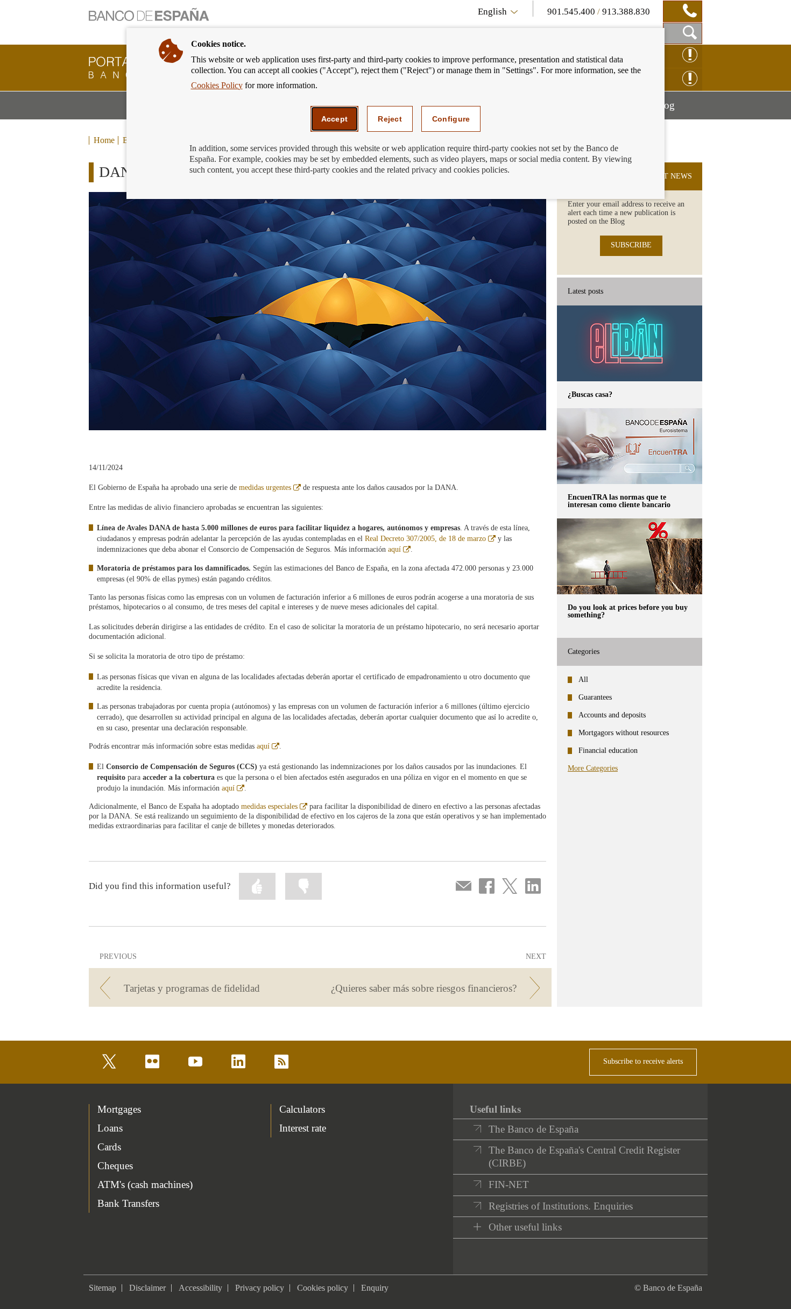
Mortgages (119, 1109)
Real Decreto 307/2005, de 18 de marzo (430, 539)
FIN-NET (509, 1184)
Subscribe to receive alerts (643, 1061)
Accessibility (200, 1287)
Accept (334, 119)
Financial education (608, 750)
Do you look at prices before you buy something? (628, 611)
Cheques (115, 1165)
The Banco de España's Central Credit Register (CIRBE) (584, 1156)
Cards (109, 1147)
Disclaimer (147, 1287)
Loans (110, 1128)
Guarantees (595, 697)
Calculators (302, 1109)
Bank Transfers (128, 1203)
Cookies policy (322, 1287)
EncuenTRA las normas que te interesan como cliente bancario (619, 501)
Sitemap (102, 1287)
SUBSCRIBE (631, 245)
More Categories (593, 768)
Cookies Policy (217, 85)
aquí (399, 549)
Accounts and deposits (612, 715)
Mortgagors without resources (623, 733)
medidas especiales (274, 806)
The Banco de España (533, 1129)
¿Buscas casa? (590, 394)
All (583, 679)
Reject (390, 119)
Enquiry (375, 1287)
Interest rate (302, 1128)
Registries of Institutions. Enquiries (561, 1206)
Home (104, 140)
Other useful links (525, 1227)
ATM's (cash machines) (145, 1184)
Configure (451, 119)
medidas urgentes (270, 487)
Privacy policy (259, 1287)
